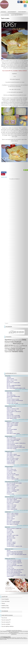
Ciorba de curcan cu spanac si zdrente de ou (16, 443)
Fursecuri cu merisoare (11, 564)
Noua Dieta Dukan (18, 347)
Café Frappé (9, 529)
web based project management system (7, 638)
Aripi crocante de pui (11, 395)
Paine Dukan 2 (10, 432)
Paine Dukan (9, 430)
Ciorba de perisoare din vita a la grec (14, 445)
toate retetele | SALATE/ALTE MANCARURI (19, 495)
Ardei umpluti (9, 393)
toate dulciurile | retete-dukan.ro (21, 389)
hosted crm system (3, 639)
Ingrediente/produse (9, 343)
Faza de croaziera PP (12, 11)
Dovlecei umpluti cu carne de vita (14, 411)
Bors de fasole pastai (11, 437)
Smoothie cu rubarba (11, 543)
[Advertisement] (14, 240)
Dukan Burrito (9, 412)
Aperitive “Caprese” (11, 518)
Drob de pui (9, 492)
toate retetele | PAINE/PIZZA (22, 434)
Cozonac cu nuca (10, 568)
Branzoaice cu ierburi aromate (13, 522)
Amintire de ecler (10, 378)
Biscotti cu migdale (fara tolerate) (14, 385)
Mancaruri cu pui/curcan (14, 344)
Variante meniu (4, 177)
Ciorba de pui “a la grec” (12, 448)
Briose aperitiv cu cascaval (12, 524)
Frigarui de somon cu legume (13, 474)
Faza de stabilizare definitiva (16, 15)
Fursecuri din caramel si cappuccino (14, 562)
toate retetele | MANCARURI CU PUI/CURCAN (18, 404)
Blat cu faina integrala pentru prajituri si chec (16, 388)
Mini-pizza (9, 428)
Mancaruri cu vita (17, 345)
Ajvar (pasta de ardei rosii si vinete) (14, 483)
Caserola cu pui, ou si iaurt (12, 403)
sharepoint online (19, 637)
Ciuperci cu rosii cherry (11, 487)
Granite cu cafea (10, 532)
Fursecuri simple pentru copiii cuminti (14, 565)
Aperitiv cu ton (10, 517)
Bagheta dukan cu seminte (12, 423)
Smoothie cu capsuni (11, 542)
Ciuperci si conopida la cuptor (13, 489)
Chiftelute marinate (11, 462)
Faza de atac (3, 11)
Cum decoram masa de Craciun (13, 573)
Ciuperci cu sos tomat (11, 506)
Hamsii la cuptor (10, 476)
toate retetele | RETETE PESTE (21, 480)
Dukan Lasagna (10, 414)
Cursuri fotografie (5, 599)
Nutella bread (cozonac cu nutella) (14, 560)
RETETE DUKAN (7, 636)
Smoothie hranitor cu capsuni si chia (14, 546)
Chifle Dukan (9, 426)
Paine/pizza (8, 348)
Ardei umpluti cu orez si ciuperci (13, 455)
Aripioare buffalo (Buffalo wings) (13, 396)
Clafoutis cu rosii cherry (12, 491)
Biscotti (8, 384)
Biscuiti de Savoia (10, 386)
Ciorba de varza (10, 503)
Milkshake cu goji (10, 536)
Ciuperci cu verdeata (11, 507)
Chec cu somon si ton (11, 469)
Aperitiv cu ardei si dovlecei (12, 513)
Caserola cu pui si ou (11, 401)
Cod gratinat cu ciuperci (12, 470)
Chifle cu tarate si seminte (12, 425)
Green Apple (9, 533)
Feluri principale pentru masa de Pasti (14, 551)
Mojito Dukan (9, 539)
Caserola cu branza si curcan (13, 399)
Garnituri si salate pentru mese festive (15, 553)
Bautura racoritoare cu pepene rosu (14, 528)
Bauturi (13, 340)
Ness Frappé (9, 540)
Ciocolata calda (10, 531)
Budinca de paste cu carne (12, 459)
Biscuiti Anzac (10, 566)
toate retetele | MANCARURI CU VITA (20, 419)
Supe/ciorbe (8, 351)
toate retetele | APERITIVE (22, 525)
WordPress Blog (5, 605)
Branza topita (9, 520)
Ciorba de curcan (10, 441)
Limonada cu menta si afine (12, 535)
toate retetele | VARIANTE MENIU (21, 464)
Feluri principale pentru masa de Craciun (15, 569)
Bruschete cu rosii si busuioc (13, 502)
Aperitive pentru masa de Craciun (14, 571)
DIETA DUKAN (18, 340)
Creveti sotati (9, 472)
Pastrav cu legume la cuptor (12, 478)
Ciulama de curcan (11, 463)
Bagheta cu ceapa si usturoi (12, 422)
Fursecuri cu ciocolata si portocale (14, 561)
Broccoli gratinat (10, 456)
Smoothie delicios (10, 544)
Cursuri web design (5, 601)
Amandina (9, 377)
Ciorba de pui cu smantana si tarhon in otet (16, 447)
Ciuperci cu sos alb (11, 488)
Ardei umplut (9, 392)
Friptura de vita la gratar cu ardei (13, 417)
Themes (3, 603)
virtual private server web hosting (20, 638)
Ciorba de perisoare (11, 444)
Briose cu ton (9, 467)
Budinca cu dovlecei (11, 484)
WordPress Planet (5, 607)
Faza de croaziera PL (22, 11)
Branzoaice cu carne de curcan (13, 521)
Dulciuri (17, 342)
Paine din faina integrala (12, 429)
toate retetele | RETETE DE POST (21, 510)
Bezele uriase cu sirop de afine (13, 382)
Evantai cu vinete (10, 494)
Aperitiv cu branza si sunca (12, 514)
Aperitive (8, 340)
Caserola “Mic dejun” (11, 461)
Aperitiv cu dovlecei (11, 516)
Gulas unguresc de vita (11, 418)
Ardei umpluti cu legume (12, 454)
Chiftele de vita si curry (11, 410)
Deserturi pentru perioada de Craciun (14, 572)
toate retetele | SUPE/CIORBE (21, 449)
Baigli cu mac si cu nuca (12, 379)
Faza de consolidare (5, 15)
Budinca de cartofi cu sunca (12, 458)
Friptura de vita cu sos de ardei (13, 415)
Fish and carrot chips (11, 473)
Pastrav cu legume (11, 477)
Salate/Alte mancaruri (15, 350)
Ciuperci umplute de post (12, 509)
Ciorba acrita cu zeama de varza (13, 439)
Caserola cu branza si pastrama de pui (15, 400)
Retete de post (16, 348)
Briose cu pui (9, 397)
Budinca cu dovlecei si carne (13, 408)
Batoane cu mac (10, 381)
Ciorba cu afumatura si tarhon (13, 440)
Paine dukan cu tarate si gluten (13, 433)
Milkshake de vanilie (11, 538)
